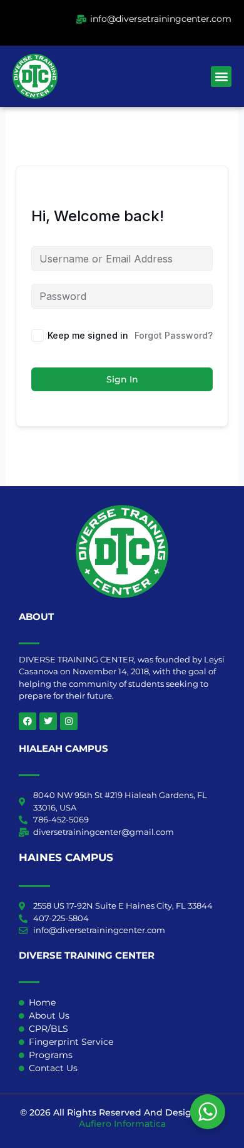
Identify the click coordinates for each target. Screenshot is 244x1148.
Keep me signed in (88, 335)
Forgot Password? (174, 335)
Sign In (122, 379)
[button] (221, 76)
